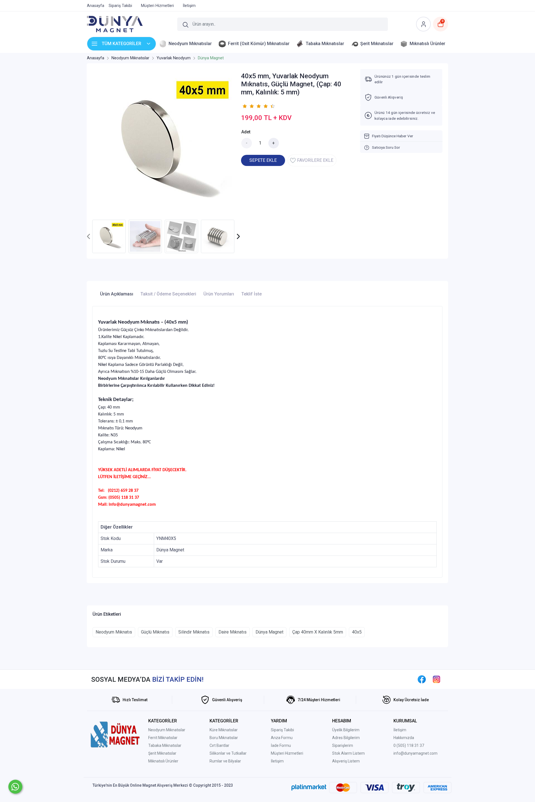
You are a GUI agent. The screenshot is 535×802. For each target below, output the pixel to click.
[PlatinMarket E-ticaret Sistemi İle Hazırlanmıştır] (308, 787)
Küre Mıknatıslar (224, 730)
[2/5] (248, 106)
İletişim (277, 761)
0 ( (395, 745)
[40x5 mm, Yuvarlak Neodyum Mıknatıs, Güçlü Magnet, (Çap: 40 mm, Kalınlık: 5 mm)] (163, 142)
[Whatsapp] (15, 787)
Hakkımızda (403, 737)
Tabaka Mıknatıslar (164, 745)
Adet (246, 132)
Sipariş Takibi (282, 730)
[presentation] (89, 236)
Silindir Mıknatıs (194, 632)
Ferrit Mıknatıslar (162, 737)
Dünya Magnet (269, 632)
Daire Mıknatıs (232, 632)
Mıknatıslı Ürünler (163, 761)
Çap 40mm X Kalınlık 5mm (317, 632)
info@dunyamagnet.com (415, 753)
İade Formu (281, 745)
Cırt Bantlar (219, 745)
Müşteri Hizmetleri (287, 753)
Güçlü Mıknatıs (155, 632)
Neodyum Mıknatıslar (166, 730)
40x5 (357, 632)
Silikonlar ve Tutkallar (228, 753)
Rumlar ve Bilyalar (225, 761)
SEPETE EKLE (263, 160)
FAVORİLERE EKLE (315, 160)
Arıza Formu (282, 737)
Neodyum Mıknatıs (114, 632)
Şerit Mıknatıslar (162, 753)
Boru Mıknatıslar (224, 737)
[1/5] (244, 106)
